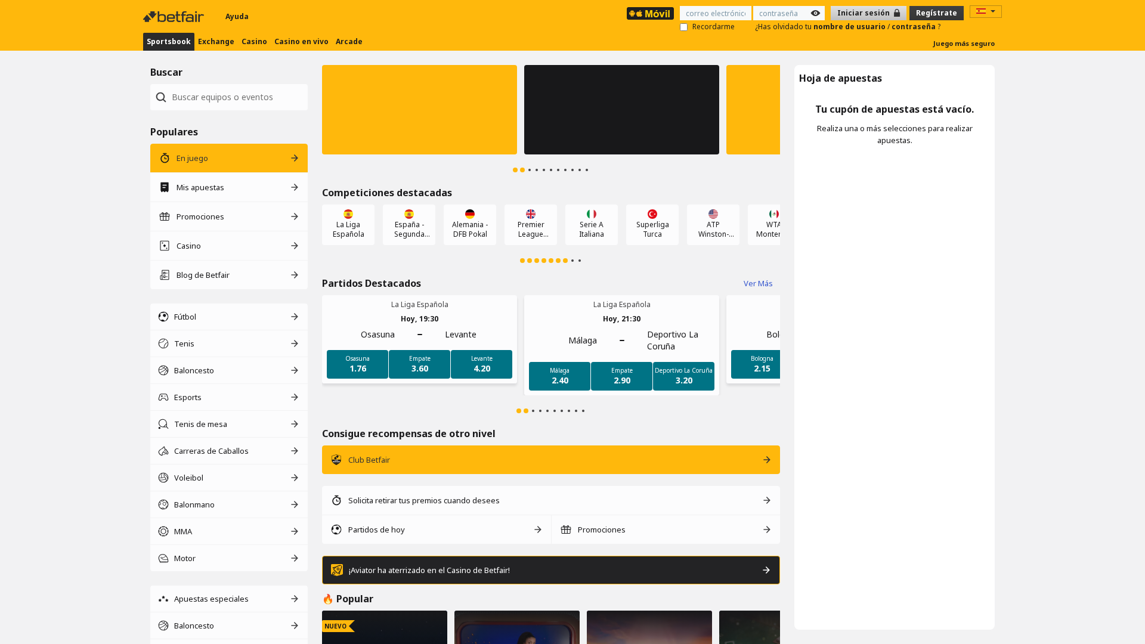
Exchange (216, 41)
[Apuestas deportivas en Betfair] (650, 13)
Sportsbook (169, 41)
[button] (419, 109)
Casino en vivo (301, 41)
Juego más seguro (964, 43)
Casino (254, 41)
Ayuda (237, 16)
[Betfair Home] (174, 16)
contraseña (914, 26)
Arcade (349, 41)
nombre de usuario (850, 26)
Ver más (758, 283)
